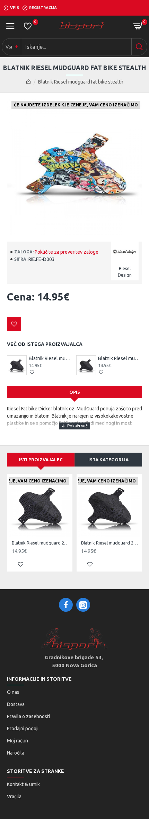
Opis (74, 392)
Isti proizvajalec (41, 459)
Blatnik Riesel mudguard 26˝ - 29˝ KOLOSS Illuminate (51, 358)
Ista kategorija (108, 459)
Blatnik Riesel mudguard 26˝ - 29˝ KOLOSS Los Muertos (120, 358)
